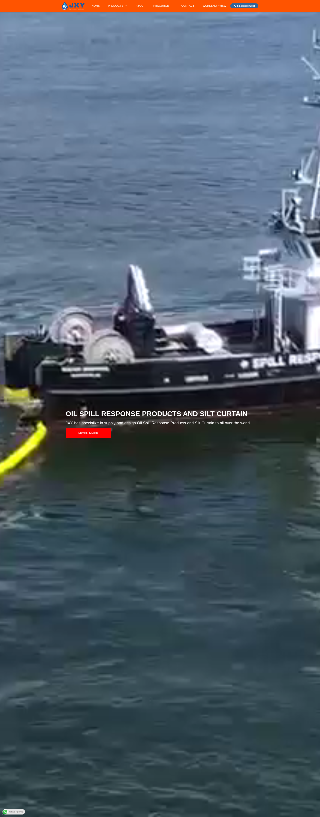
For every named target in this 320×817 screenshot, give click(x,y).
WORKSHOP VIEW (214, 5)
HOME (96, 5)
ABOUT (140, 5)
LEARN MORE (88, 432)
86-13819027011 (245, 6)
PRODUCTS (116, 5)
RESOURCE (161, 5)
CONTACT (187, 5)
